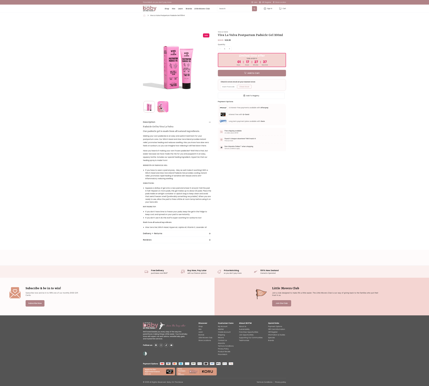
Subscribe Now (35, 303)
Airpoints (221, 343)
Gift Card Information (276, 329)
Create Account (224, 332)
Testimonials (244, 340)
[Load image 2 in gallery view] (163, 106)
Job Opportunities (246, 335)
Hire (173, 8)
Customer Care (225, 323)
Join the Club (282, 303)
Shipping (221, 335)
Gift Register (273, 332)
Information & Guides (276, 335)
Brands (189, 8)
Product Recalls (224, 351)
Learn (180, 8)
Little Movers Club (202, 8)
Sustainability (244, 329)
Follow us (147, 345)
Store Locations (205, 340)
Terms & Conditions (226, 346)
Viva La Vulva (223, 32)
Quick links (273, 323)
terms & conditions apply (232, 148)
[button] (282, 8)
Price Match (222, 354)
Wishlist (221, 329)
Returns (221, 337)
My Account (222, 326)
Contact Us (222, 340)
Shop (167, 8)
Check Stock (244, 86)
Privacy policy (280, 382)
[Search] (254, 8)
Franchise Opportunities (248, 332)
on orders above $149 (231, 133)
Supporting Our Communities (251, 337)
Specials (271, 337)
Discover (203, 323)
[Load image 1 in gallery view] (149, 106)
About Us (242, 326)
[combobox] (237, 8)
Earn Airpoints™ (181, 373)
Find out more (229, 140)
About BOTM (245, 323)
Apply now (148, 373)
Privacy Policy (223, 349)
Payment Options (275, 326)
